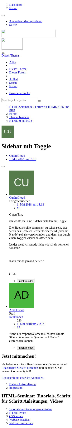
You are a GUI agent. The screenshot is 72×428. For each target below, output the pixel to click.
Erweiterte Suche (19, 93)
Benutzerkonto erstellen (16, 377)
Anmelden (37, 377)
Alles (12, 62)
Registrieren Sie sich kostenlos (20, 367)
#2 (18, 327)
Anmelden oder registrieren (25, 21)
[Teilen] (3, 166)
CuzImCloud (17, 155)
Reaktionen (16, 317)
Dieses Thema (17, 69)
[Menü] (3, 15)
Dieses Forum (17, 72)
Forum (13, 86)
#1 (18, 208)
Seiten (13, 82)
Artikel (13, 79)
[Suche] (3, 53)
